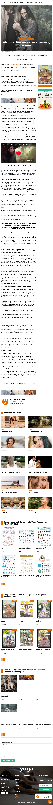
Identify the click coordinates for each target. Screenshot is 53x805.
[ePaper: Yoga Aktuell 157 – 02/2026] (44, 609)
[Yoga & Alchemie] (40, 482)
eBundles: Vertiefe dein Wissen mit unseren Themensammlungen (25, 671)
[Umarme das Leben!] (13, 422)
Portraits (30, 38)
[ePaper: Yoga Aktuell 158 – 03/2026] (26, 609)
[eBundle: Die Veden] (26, 684)
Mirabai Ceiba (15, 64)
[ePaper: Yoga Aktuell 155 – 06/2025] (26, 638)
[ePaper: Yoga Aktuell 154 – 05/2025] (44, 638)
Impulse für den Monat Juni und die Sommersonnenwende (30, 786)
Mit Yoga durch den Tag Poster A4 (26, 575)
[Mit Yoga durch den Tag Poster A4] (26, 564)
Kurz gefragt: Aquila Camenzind (37, 451)
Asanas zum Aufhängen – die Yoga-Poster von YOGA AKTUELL (25, 523)
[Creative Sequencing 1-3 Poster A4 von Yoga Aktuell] (9, 564)
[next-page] (4, 584)
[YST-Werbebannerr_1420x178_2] (18, 100)
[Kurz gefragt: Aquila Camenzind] (40, 442)
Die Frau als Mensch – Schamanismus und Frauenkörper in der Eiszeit (29, 782)
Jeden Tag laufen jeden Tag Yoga (11, 472)
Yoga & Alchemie (33, 492)
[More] (46, 55)
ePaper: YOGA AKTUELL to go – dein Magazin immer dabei (25, 596)
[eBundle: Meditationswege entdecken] (26, 713)
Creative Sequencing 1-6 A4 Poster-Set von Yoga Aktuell (25, 548)
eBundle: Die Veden (24, 695)
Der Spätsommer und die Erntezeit (30, 779)
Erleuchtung (31, 510)
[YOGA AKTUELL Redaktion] (5, 402)
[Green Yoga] (13, 442)
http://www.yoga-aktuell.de (15, 401)
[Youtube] (7, 793)
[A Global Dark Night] (13, 503)
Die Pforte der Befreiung (35, 431)
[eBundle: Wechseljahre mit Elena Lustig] (9, 713)
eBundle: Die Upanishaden (43, 724)
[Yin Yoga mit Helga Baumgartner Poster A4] (44, 564)
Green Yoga (5, 451)
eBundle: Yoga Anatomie (43, 695)
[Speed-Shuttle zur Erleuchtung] (40, 503)
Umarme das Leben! (7, 431)
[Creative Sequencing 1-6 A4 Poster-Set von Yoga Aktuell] (26, 536)
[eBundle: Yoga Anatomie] (44, 684)
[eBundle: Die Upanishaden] (44, 713)
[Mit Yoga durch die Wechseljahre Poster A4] (9, 536)
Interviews (23, 38)
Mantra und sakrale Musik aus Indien (38, 472)
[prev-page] (2, 584)
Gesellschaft (4, 449)
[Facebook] (2, 793)
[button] (45, 2)
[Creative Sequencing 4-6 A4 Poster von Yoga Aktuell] (44, 536)
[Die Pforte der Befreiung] (40, 422)
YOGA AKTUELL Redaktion (22, 59)
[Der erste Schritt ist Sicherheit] (13, 482)
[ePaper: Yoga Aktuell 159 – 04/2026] (9, 609)
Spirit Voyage (14, 385)
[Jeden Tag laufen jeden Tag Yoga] (13, 462)
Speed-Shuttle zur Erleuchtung (37, 512)
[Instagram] (4, 793)
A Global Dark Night (7, 512)
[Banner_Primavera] (18, 392)
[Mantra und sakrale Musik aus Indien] (40, 462)
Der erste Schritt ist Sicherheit (10, 492)
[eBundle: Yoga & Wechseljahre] (9, 684)
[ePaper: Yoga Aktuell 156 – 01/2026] (9, 638)
